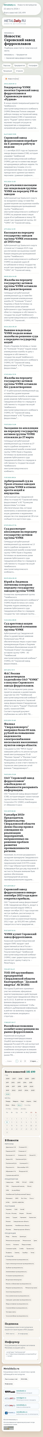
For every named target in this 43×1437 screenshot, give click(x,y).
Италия (8, 1221)
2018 (19, 1086)
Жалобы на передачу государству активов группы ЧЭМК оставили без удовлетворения (20, 284)
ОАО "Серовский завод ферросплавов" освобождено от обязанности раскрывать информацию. (21, 784)
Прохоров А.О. (10, 1155)
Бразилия (9, 1225)
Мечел (29, 1186)
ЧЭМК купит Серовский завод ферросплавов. (20, 935)
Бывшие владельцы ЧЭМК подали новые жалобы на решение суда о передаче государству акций (21, 336)
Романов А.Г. (23, 1151)
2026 (8, 1094)
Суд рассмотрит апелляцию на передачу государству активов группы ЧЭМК (20, 533)
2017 (13, 1086)
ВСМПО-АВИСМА (18, 1202)
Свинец (17, 1252)
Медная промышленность (14, 1288)
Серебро (25, 1252)
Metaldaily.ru (9, 55)
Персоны (6, 65)
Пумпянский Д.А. (21, 1159)
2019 (25, 1086)
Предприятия (21, 55)
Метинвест (9, 1198)
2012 (13, 1082)
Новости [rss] (13, 79)
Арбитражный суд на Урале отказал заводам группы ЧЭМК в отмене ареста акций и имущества (20, 487)
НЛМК (31, 1182)
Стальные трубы (11, 1248)
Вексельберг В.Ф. (23, 1167)
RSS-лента (10, 1334)
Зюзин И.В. (9, 1159)
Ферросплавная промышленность (17, 1304)
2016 (7, 1086)
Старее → (34, 1061)
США (15, 1209)
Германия (23, 1217)
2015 (30, 1082)
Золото (8, 1244)
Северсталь (9, 1182)
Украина (8, 1209)
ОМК (7, 1190)
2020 (31, 1086)
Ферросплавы (26, 1244)
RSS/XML (24, 1379)
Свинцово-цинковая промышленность (18, 1300)
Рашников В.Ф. (11, 1151)
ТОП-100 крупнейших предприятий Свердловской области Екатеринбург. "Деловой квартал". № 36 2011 (20, 979)
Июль (13, 1105)
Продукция (7, 71)
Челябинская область (22, 1225)
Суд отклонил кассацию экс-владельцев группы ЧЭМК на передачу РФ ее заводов (20, 189)
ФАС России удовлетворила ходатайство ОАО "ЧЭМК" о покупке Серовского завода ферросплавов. (21, 679)
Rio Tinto (24, 1198)
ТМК (7, 1186)
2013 (18, 1082)
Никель (14, 1236)
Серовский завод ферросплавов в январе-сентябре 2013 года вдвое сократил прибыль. (20, 893)
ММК (17, 1182)
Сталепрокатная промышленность (17, 1259)
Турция (14, 1217)
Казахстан (32, 1217)
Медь (7, 1236)
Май (35, 1101)
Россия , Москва (11, 1213)
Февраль (15, 1101)
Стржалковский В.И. (12, 1175)
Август (20, 1105)
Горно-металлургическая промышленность (20, 1263)
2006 (8, 1079)
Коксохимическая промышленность (17, 1296)
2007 (14, 1079)
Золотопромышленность (14, 1292)
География (33, 65)
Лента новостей (11, 1379)
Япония (28, 1213)
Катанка (16, 1244)
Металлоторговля (31, 1288)
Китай (22, 1209)
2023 (20, 1090)
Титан (32, 1252)
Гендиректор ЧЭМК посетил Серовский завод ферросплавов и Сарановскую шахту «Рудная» (21, 93)
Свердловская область (21, 1221)
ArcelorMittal (16, 1190)
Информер (9, 1384)
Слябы (21, 1248)
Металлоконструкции (13, 1240)
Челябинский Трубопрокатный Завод (18, 1194)
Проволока (30, 1248)
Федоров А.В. (23, 1171)
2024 (26, 1090)
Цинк (35, 1240)
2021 (7, 1090)
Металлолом (27, 1240)
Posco (32, 1198)
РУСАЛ (24, 1182)
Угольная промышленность (15, 1276)
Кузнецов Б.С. (24, 1163)
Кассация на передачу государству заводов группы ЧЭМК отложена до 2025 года (20, 236)
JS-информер (23, 1334)
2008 (20, 1079)
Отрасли (19, 71)
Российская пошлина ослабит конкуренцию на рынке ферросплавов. (21, 1029)
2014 (24, 1082)
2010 (33, 1079)
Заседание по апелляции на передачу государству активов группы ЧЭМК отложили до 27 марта (21, 432)
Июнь (7, 1105)
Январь (8, 1101)
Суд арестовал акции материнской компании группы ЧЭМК (20, 626)
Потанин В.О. (23, 1147)
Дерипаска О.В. (11, 1147)
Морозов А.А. (10, 1167)
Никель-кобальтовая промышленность (18, 1284)
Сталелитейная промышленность (16, 1308)
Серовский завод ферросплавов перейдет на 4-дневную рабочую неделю (20, 142)
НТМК (8, 1202)
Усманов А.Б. (22, 1155)
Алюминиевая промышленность (16, 1271)
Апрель (28, 1101)
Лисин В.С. (32, 1155)
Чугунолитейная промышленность (17, 1316)
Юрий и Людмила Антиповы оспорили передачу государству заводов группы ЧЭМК (19, 586)
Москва (8, 1229)
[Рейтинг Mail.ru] (9, 1428)
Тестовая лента (11, 1312)
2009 (27, 1079)
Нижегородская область (22, 1229)
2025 (33, 1090)
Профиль (9, 1252)
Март (22, 1101)
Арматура (23, 1236)
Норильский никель (18, 1186)
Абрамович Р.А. (11, 1171)
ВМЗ (16, 1198)
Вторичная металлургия (14, 1280)
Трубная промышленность (14, 1267)
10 (7, 1122)
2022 (13, 1090)
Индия (21, 1213)
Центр (8, 1217)
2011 (7, 1082)
